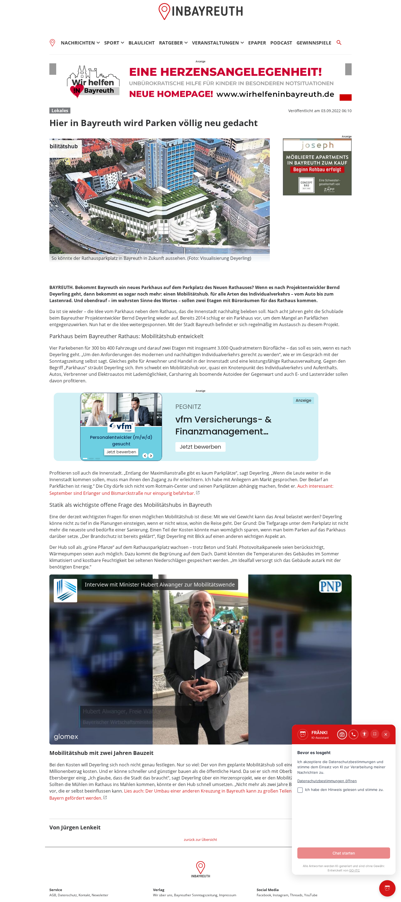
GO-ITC (354, 870)
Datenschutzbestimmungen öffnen (327, 781)
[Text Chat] (342, 734)
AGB (52, 895)
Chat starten (344, 853)
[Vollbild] (374, 734)
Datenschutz (67, 895)
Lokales (60, 111)
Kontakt (84, 895)
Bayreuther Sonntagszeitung (195, 895)
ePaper (257, 43)
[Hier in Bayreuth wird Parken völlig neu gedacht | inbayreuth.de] (200, 870)
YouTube (311, 895)
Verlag (158, 889)
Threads (296, 895)
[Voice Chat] (353, 734)
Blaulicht (141, 43)
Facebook (264, 895)
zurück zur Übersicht (200, 839)
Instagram (280, 895)
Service (55, 889)
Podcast (281, 43)
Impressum (227, 895)
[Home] (54, 42)
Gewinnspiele (314, 43)
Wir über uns (162, 895)
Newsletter (100, 895)
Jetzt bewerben (200, 447)
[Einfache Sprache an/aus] (364, 734)
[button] (159, 258)
